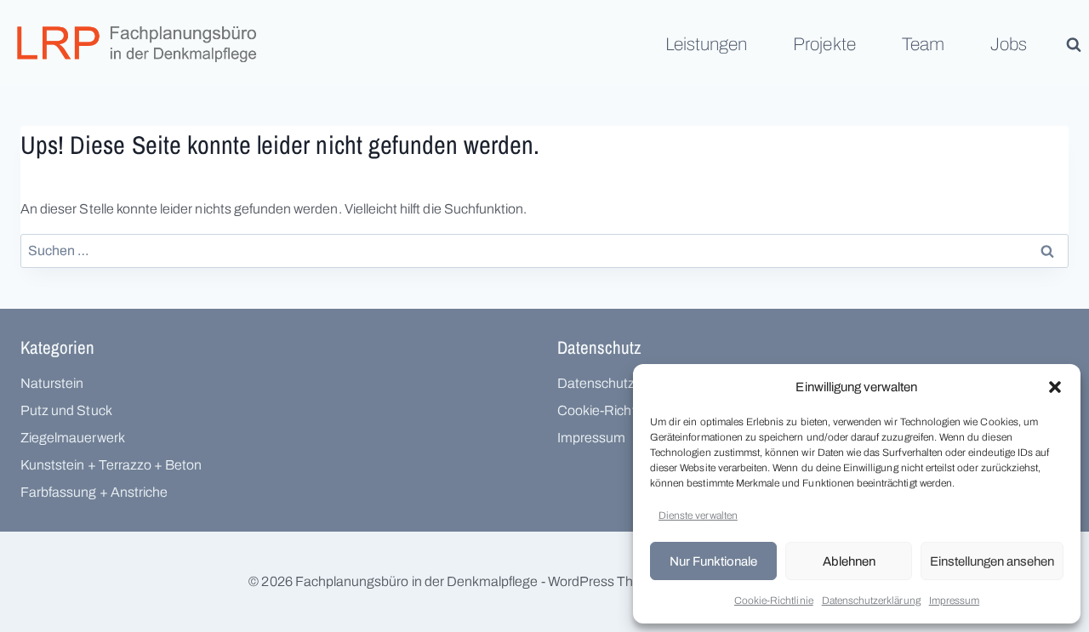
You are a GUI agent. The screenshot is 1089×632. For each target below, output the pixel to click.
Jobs (1008, 44)
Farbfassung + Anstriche (94, 492)
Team (923, 44)
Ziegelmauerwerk (72, 437)
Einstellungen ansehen (992, 561)
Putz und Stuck (66, 410)
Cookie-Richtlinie (773, 600)
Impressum (954, 600)
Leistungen (706, 44)
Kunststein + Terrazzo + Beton (111, 465)
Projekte (824, 44)
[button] (1054, 387)
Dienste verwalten (698, 515)
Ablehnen (849, 561)
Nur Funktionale (713, 561)
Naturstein (51, 383)
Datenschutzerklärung (871, 600)
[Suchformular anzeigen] (1073, 45)
